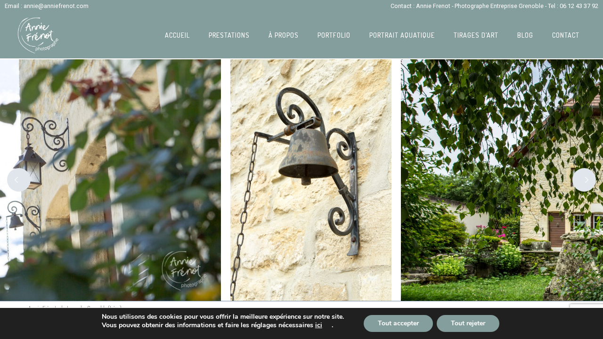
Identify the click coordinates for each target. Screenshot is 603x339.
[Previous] (19, 180)
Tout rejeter (468, 323)
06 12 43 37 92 (579, 5)
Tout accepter (398, 323)
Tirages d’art (476, 35)
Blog (525, 35)
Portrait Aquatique (402, 35)
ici (318, 325)
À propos (284, 35)
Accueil (177, 35)
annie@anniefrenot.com (56, 5)
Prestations (229, 35)
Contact (565, 35)
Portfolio (334, 35)
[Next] (584, 180)
